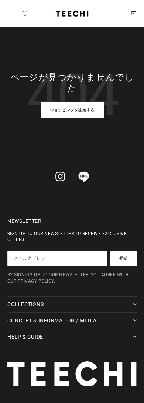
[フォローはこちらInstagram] (60, 176)
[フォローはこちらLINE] (84, 176)
